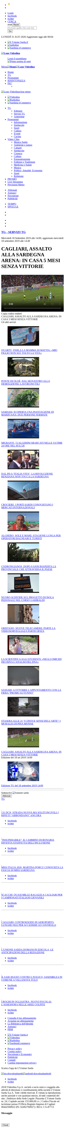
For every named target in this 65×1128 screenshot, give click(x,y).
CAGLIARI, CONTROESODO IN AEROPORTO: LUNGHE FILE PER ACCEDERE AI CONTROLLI (28, 923)
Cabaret (18, 147)
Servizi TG (19, 113)
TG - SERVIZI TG (13, 232)
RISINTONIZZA (16, 80)
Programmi (13, 77)
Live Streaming (15, 181)
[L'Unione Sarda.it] (18, 42)
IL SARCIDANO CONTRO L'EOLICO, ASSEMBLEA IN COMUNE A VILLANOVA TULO (31, 978)
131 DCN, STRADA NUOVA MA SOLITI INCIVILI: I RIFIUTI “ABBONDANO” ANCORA (30, 814)
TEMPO (12, 204)
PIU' (10, 83)
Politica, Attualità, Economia (28, 170)
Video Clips (13, 139)
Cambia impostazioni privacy (22, 1062)
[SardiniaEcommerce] (19, 1043)
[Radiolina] (13, 45)
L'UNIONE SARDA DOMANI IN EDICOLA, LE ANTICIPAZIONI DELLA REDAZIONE (27, 951)
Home (11, 72)
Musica (17, 167)
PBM (10, 1029)
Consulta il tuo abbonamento (22, 1018)
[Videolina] (10, 53)
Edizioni (18, 111)
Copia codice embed (11, 313)
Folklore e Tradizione (24, 162)
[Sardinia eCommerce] (19, 48)
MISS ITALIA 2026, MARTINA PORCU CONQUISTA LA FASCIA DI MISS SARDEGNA (32, 869)
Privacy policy (15, 1048)
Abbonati (12, 190)
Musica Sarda (20, 142)
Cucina (17, 136)
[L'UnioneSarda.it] (18, 1034)
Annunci (12, 193)
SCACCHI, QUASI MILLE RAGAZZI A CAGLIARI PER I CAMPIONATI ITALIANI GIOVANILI (31, 896)
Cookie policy (15, 1051)
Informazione (20, 122)
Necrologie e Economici (20, 1054)
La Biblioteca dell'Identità (20, 1023)
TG (9, 75)
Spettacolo (19, 125)
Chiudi (5, 1125)
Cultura (17, 130)
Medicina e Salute (23, 164)
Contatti (11, 1060)
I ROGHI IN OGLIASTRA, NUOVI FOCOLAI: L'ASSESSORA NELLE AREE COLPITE (26, 1003)
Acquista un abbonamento (21, 1021)
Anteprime (19, 116)
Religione (19, 176)
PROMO (12, 179)
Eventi (17, 133)
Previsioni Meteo (16, 184)
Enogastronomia (22, 159)
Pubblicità (13, 198)
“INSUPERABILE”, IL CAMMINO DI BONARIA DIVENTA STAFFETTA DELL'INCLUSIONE (27, 841)
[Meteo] (9, 4)
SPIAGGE (13, 206)
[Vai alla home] (11, 66)
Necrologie (13, 195)
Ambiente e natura (23, 145)
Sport (16, 128)
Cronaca (18, 153)
